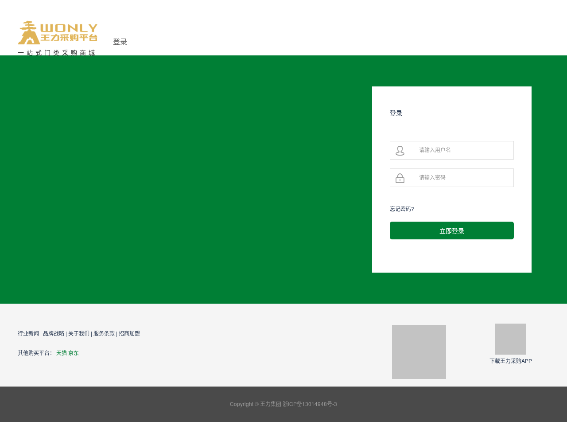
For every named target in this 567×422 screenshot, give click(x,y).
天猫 (61, 352)
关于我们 (78, 333)
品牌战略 (53, 333)
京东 (73, 352)
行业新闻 (28, 333)
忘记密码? (402, 208)
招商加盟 (129, 333)
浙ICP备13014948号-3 (310, 403)
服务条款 (104, 333)
